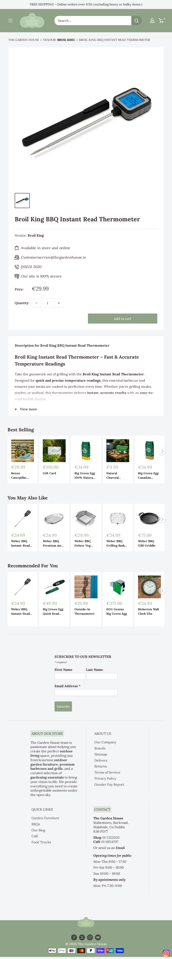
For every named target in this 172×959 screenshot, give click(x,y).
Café (34, 836)
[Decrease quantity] (36, 303)
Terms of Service (107, 772)
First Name (63, 669)
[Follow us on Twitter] (82, 937)
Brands (99, 748)
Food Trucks (41, 842)
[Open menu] (10, 20)
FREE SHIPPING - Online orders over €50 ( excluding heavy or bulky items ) (86, 4)
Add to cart (122, 318)
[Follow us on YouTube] (98, 937)
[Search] (136, 20)
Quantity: (22, 303)
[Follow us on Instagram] (90, 937)
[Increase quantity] (58, 303)
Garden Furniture (45, 818)
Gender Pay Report (109, 784)
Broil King (66, 40)
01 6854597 (109, 842)
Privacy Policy (105, 778)
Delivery (100, 760)
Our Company (105, 742)
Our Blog (38, 830)
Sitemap (100, 754)
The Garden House (23, 40)
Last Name (94, 669)
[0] (161, 20)
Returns (100, 766)
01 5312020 (111, 837)
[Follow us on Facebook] (74, 937)
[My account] (152, 20)
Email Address (68, 686)
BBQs (35, 824)
